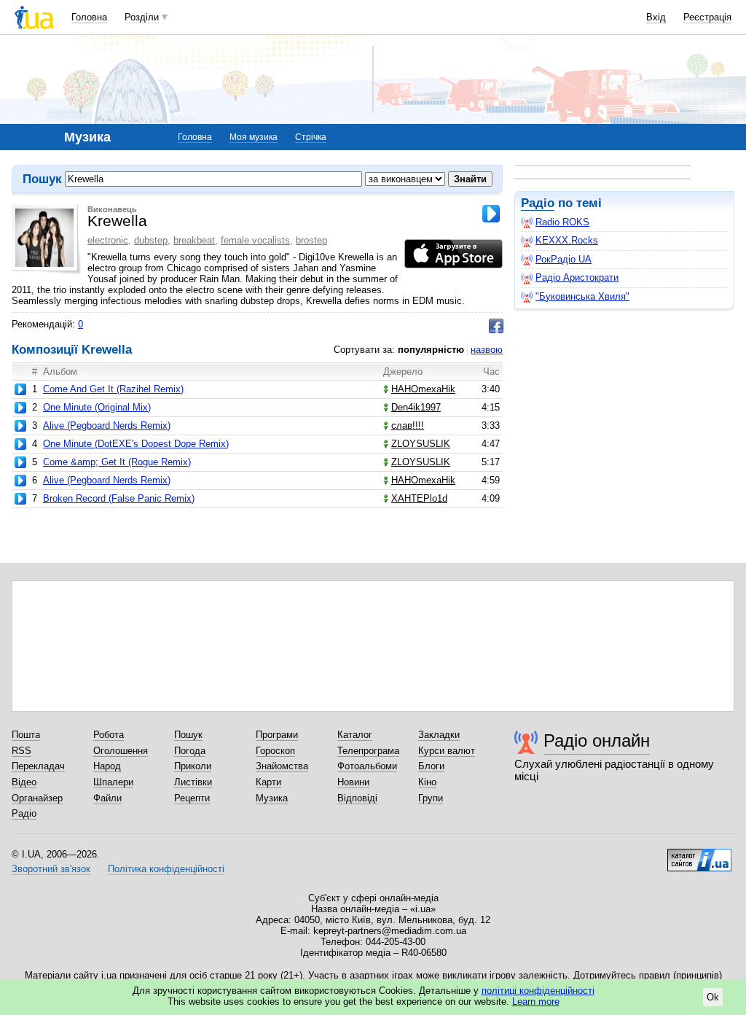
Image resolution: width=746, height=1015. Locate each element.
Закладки (439, 734)
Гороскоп (275, 750)
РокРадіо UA (563, 259)
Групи (430, 798)
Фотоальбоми (367, 766)
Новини (353, 782)
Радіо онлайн (596, 740)
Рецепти (192, 798)
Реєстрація (707, 17)
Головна (89, 17)
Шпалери (113, 782)
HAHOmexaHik (423, 389)
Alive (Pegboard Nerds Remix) (106, 425)
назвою (487, 349)
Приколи (192, 766)
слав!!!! (407, 425)
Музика (272, 798)
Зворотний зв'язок (51, 868)
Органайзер (37, 798)
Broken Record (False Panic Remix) (119, 498)
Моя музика (253, 137)
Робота (108, 734)
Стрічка (310, 137)
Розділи (142, 17)
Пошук (188, 734)
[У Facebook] (496, 326)
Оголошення (120, 750)
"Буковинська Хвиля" (582, 296)
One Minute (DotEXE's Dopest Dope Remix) (136, 443)
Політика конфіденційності (166, 868)
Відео (24, 782)
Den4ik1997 (416, 407)
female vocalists (255, 240)
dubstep (151, 240)
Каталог (354, 734)
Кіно (427, 782)
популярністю (431, 349)
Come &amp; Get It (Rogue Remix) (117, 461)
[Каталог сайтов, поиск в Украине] (699, 854)
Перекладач (38, 766)
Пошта (26, 734)
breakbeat (194, 240)
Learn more (536, 1001)
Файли (107, 798)
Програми (277, 734)
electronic (107, 240)
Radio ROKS (562, 222)
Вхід (656, 17)
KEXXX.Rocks (566, 240)
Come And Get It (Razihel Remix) (113, 389)
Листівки (193, 782)
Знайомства (282, 766)
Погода (189, 750)
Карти (268, 782)
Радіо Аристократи (577, 277)
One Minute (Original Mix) (97, 407)
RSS (21, 750)
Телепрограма (368, 750)
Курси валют (446, 750)
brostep (311, 240)
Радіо (537, 203)
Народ (107, 766)
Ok (713, 997)
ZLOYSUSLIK (420, 443)
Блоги (431, 766)
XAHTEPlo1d (419, 498)
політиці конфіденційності (538, 990)
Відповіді (357, 798)
